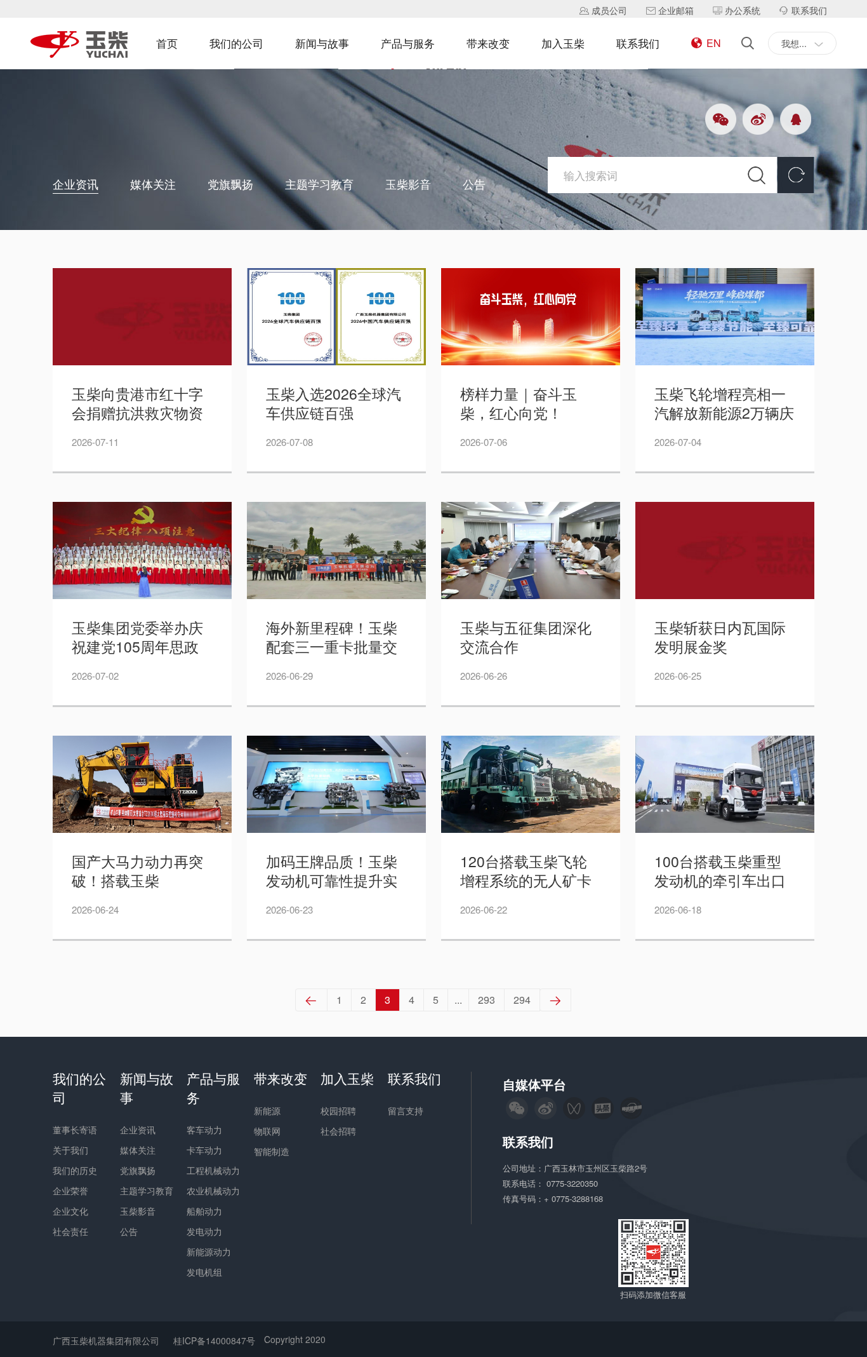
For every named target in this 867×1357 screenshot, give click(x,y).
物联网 (267, 1130)
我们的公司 (236, 43)
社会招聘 (338, 1130)
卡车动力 (204, 1150)
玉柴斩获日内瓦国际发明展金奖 (720, 637)
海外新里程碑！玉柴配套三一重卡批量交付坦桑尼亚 (331, 637)
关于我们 (70, 1150)
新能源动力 (209, 1251)
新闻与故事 (322, 43)
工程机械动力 (213, 1170)
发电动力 (204, 1231)
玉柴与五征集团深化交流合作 (526, 637)
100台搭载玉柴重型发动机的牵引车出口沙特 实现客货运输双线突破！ (722, 871)
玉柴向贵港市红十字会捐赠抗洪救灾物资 (137, 403)
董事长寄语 (75, 1129)
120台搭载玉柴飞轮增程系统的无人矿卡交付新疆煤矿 (526, 871)
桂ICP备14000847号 (214, 1340)
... (458, 999)
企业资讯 (75, 183)
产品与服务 (408, 43)
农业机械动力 (213, 1190)
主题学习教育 (319, 183)
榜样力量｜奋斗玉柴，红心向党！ (518, 403)
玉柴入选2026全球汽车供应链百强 (333, 403)
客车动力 (204, 1129)
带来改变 (488, 43)
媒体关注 (153, 183)
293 (486, 999)
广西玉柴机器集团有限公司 (106, 1340)
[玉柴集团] (79, 45)
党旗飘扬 (230, 183)
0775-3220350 (573, 1183)
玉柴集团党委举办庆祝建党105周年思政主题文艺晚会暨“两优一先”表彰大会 (140, 637)
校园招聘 (338, 1110)
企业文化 (70, 1211)
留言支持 (405, 1110)
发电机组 (204, 1272)
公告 (474, 183)
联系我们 (637, 43)
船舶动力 (204, 1211)
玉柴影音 (408, 183)
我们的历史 (75, 1170)
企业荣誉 (70, 1190)
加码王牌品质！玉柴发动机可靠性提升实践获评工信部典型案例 (331, 871)
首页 (167, 43)
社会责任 (70, 1231)
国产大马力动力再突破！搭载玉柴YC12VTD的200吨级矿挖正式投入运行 (139, 871)
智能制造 (271, 1151)
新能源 (267, 1110)
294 (522, 999)
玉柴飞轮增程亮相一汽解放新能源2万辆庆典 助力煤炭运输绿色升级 (724, 403)
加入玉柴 (563, 43)
